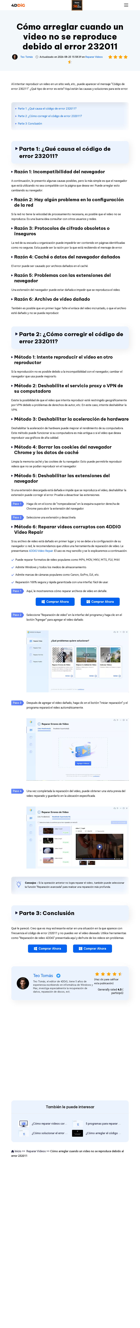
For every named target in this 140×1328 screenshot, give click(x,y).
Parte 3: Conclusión (30, 123)
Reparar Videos (94, 57)
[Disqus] (70, 1049)
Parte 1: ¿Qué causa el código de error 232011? (47, 108)
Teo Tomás (26, 57)
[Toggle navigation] (126, 5)
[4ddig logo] (18, 5)
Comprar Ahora (57, 601)
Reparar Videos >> (38, 1151)
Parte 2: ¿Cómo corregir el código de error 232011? (50, 116)
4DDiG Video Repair (41, 550)
